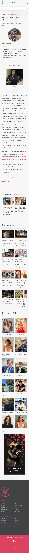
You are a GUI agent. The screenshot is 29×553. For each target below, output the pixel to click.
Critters (17, 524)
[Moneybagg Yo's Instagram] (5, 181)
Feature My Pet (5, 507)
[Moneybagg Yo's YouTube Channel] (8, 181)
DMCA (16, 507)
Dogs (16, 518)
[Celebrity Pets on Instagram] (13, 541)
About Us (3, 511)
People (8, 14)
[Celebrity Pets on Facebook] (16, 541)
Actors (3, 518)
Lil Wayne (14, 159)
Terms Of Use (4, 509)
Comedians (4, 527)
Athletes (3, 522)
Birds (16, 522)
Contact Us (18, 505)
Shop (16, 503)
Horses (17, 527)
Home (3, 14)
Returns (17, 511)
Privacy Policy (19, 509)
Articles (3, 505)
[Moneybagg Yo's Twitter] (3, 181)
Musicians (14, 92)
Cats (16, 520)
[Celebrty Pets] (14, 3)
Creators (3, 524)
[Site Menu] (27, 3)
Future (22, 159)
